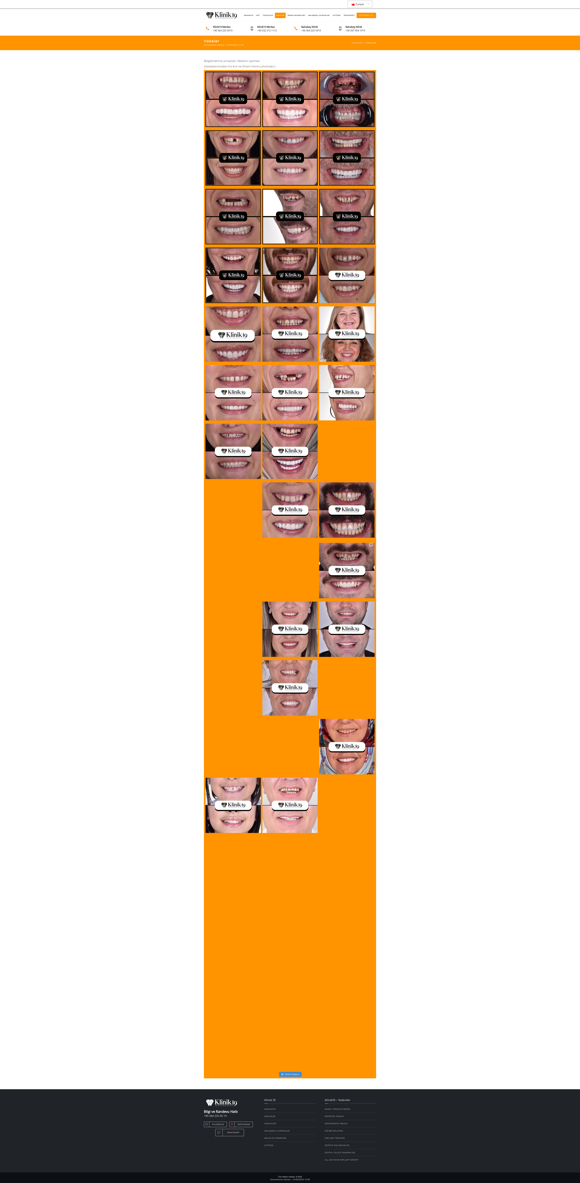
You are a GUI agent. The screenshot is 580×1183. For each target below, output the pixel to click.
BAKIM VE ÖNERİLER (275, 1138)
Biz (258, 15)
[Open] (233, 100)
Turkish (359, 4)
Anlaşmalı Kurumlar (319, 15)
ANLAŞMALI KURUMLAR (277, 1131)
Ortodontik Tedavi (336, 1123)
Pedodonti (349, 15)
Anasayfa (248, 15)
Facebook (218, 1124)
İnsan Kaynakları (296, 15)
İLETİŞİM (268, 1145)
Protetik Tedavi (334, 1116)
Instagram (243, 1124)
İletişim (337, 15)
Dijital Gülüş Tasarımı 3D (340, 1152)
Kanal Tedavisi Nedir (337, 1109)
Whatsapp (233, 1132)
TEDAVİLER (270, 1123)
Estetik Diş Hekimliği (337, 1145)
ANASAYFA (270, 1109)
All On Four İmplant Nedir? (341, 1160)
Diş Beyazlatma (334, 1131)
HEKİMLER (270, 1116)
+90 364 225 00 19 (215, 1116)
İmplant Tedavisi (335, 1138)
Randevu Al (366, 15)
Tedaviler (268, 15)
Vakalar (280, 15)
